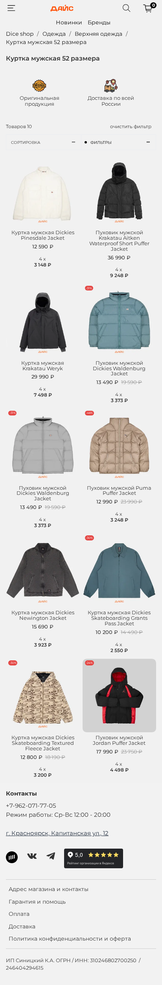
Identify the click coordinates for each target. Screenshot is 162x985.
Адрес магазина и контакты (48, 889)
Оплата (19, 913)
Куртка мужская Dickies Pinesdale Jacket (42, 235)
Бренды (99, 22)
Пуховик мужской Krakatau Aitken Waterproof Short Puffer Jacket (119, 241)
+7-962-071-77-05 (31, 805)
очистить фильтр (130, 126)
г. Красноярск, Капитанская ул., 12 (57, 833)
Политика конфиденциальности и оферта (70, 938)
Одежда (54, 33)
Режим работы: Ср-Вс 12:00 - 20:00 (58, 814)
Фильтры (101, 142)
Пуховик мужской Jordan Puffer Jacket (119, 740)
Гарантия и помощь (37, 901)
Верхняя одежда (98, 33)
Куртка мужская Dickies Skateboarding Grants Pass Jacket (119, 618)
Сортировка (25, 142)
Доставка (22, 926)
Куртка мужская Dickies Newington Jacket (42, 615)
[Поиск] (126, 8)
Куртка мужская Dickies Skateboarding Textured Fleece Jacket (42, 743)
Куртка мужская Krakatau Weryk (42, 365)
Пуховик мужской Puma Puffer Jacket (119, 490)
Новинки (69, 22)
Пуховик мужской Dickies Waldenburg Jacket (119, 368)
